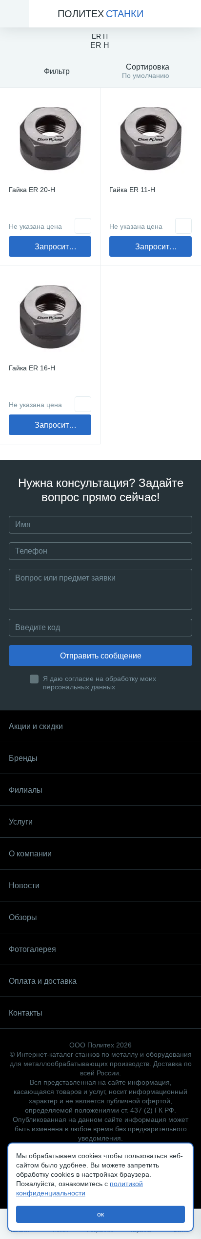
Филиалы (25, 790)
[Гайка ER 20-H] (50, 138)
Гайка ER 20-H (32, 190)
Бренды (23, 758)
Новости (24, 885)
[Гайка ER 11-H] (150, 138)
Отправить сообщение (100, 656)
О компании (30, 854)
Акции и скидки (36, 726)
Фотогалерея (32, 949)
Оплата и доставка (43, 981)
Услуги (21, 822)
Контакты (25, 1013)
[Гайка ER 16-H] (50, 316)
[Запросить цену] (83, 226)
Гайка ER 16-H (32, 368)
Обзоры (23, 917)
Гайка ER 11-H (132, 190)
